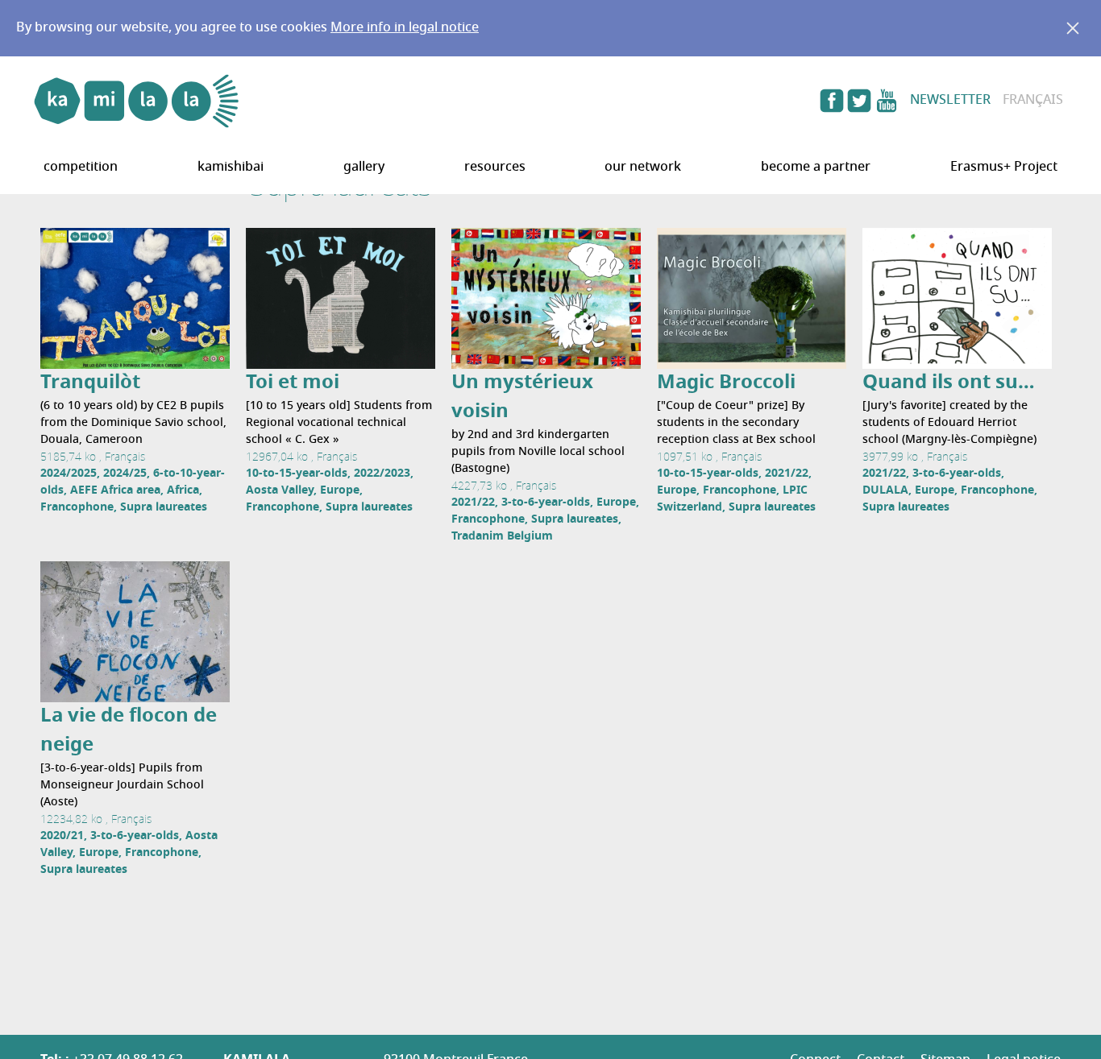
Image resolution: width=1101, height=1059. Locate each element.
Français (1033, 100)
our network (643, 167)
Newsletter (950, 100)
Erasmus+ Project (1003, 167)
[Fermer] (1073, 28)
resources (495, 167)
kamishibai (230, 167)
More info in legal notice (404, 28)
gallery (363, 167)
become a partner (815, 167)
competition (81, 167)
